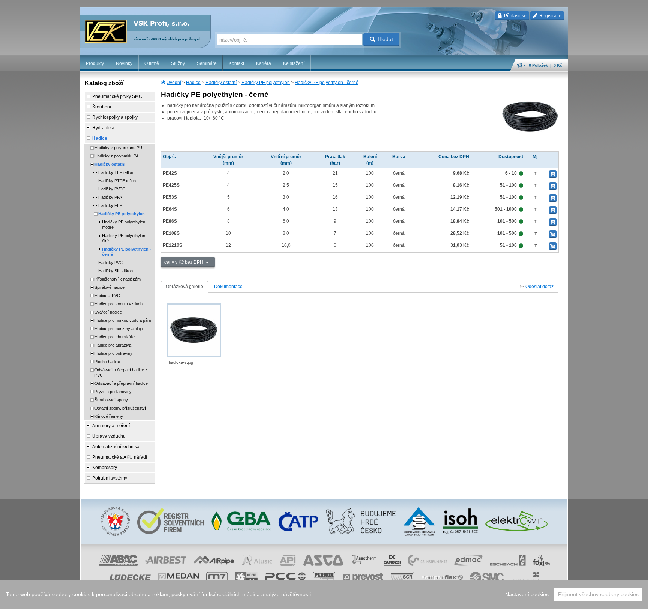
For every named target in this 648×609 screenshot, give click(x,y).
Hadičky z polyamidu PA (116, 156)
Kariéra (263, 63)
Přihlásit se (514, 15)
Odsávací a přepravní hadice (121, 383)
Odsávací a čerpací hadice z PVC (120, 372)
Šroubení (101, 107)
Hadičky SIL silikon (115, 270)
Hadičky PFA (110, 197)
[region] (324, 594)
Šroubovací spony (111, 400)
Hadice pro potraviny (113, 353)
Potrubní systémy (109, 478)
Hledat (385, 39)
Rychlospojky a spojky (115, 117)
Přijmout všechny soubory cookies (598, 594)
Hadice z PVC (107, 295)
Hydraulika (103, 127)
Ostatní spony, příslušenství (120, 408)
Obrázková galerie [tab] (184, 286)
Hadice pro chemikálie (114, 336)
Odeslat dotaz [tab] (539, 286)
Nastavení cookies (527, 594)
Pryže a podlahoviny (113, 391)
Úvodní (173, 82)
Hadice (193, 82)
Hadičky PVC (110, 262)
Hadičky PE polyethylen (266, 82)
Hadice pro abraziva (112, 345)
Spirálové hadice (109, 287)
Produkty (95, 63)
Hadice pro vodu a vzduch (118, 304)
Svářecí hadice (108, 312)
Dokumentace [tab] (228, 286)
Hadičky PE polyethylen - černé (326, 82)
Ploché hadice (107, 361)
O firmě (151, 63)
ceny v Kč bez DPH (184, 262)
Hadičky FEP (110, 205)
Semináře (207, 63)
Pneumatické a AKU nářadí (119, 457)
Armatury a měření (111, 425)
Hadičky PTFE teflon (117, 180)
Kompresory (104, 467)
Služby (178, 63)
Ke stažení (293, 63)
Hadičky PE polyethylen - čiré (125, 238)
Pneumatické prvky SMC (117, 96)
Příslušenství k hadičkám (117, 279)
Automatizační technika (116, 446)
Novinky (124, 63)
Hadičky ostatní (221, 82)
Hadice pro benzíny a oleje (118, 328)
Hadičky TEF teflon (115, 172)
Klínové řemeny (108, 416)
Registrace (549, 15)
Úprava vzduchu (109, 436)
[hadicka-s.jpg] (194, 330)
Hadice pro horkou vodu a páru (122, 320)
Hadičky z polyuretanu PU (118, 148)
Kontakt (236, 63)
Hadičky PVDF (111, 189)
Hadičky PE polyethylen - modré (125, 225)
